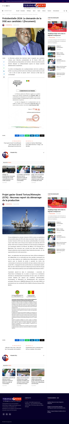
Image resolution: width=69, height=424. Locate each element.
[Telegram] (3, 74)
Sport (34, 10)
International (56, 10)
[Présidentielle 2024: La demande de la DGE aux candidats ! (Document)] (23, 41)
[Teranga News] (34, 6)
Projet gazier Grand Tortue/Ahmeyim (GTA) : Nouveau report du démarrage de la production (12, 144)
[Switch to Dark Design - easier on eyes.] (64, 10)
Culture (44, 10)
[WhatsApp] (3, 67)
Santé (39, 10)
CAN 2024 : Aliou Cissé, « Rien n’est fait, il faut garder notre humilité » (13, 348)
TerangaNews (52, 37)
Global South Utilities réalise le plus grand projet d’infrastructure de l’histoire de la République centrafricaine (61, 74)
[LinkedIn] (3, 71)
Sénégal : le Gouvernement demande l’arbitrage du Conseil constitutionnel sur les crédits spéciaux (19, 1)
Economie (23, 10)
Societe (49, 10)
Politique (29, 10)
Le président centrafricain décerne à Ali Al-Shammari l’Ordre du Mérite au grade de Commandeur (23, 177)
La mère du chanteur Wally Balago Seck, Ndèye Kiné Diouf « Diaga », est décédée (34, 144)
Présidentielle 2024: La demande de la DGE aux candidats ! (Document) (34, 348)
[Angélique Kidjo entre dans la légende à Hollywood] (57, 26)
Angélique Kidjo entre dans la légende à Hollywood (56, 34)
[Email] (3, 77)
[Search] (66, 10)
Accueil (17, 10)
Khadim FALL (9, 24)
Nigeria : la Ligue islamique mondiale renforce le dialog (60, 53)
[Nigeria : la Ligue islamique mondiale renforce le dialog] (51, 54)
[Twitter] (3, 64)
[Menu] (2, 10)
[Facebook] (3, 61)
